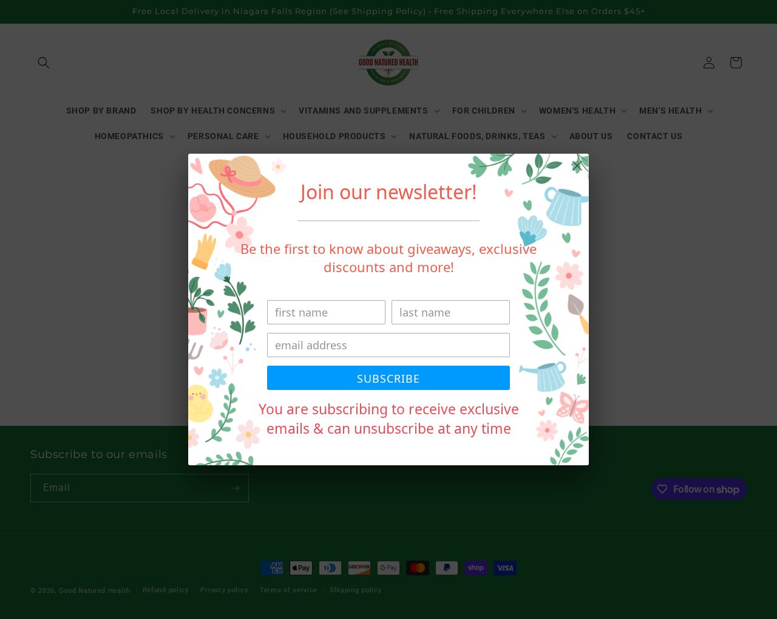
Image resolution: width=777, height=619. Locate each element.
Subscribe (388, 378)
